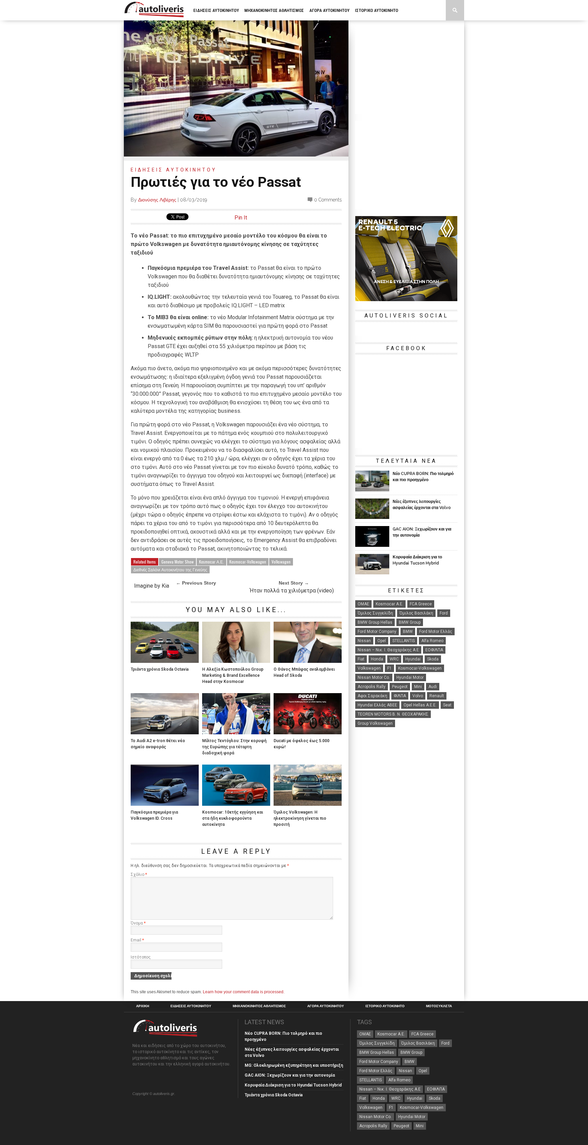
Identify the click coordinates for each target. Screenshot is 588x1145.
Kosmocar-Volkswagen (247, 562)
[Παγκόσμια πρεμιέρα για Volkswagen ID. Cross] (165, 804)
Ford (444, 613)
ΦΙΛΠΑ (400, 695)
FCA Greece (421, 604)
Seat (447, 705)
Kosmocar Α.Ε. (211, 562)
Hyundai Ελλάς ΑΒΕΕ (377, 705)
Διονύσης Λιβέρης (157, 199)
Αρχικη (142, 1006)
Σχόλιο (139, 874)
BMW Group (410, 622)
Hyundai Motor (410, 677)
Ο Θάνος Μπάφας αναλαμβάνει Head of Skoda (304, 672)
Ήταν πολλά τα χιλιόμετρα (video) (292, 590)
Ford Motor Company (377, 631)
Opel (381, 640)
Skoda (433, 659)
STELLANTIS (403, 640)
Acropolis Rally (372, 686)
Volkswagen (281, 562)
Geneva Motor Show (177, 562)
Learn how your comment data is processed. (243, 991)
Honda (377, 659)
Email (137, 940)
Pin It (240, 217)
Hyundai (413, 659)
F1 (389, 668)
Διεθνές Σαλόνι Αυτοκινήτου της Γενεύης (170, 569)
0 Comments (328, 199)
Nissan (364, 640)
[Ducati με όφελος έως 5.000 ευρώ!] (308, 732)
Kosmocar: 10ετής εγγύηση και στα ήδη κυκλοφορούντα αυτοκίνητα (232, 818)
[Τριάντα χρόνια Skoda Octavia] (165, 661)
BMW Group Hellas (375, 622)
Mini (418, 686)
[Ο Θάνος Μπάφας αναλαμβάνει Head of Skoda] (308, 661)
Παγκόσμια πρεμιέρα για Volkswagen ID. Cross (154, 815)
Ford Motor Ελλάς (435, 631)
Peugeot (400, 686)
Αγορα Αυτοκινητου (329, 10)
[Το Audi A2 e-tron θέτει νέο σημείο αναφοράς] (165, 732)
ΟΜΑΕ (363, 604)
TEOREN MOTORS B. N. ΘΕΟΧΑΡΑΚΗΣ (393, 714)
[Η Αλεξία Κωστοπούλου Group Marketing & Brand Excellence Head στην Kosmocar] (236, 661)
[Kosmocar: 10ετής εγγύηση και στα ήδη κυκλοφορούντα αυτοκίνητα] (236, 804)
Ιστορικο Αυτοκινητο (376, 10)
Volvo (417, 695)
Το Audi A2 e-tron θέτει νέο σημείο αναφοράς (158, 743)
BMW (408, 631)
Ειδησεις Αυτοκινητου (216, 10)
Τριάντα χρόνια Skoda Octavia (160, 669)
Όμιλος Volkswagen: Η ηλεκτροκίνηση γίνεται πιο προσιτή (300, 818)
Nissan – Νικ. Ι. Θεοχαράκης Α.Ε (388, 650)
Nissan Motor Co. (374, 677)
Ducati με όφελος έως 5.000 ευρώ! (301, 743)
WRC (394, 659)
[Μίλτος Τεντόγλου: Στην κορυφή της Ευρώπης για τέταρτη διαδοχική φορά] (236, 732)
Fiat (361, 659)
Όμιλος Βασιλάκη (416, 613)
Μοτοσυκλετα (207, 30)
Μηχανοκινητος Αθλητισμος (274, 10)
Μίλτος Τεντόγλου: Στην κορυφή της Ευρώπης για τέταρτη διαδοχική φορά (234, 746)
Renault (436, 695)
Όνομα (138, 923)
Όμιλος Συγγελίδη (375, 613)
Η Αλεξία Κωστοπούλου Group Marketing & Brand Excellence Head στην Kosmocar (232, 675)
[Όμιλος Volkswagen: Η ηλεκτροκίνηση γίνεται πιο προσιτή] (308, 804)
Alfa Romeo (432, 640)
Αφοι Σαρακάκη (372, 695)
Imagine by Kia (151, 586)
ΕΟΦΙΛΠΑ (434, 650)
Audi (432, 686)
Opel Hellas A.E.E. (420, 705)
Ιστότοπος (141, 957)
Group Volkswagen (375, 723)
